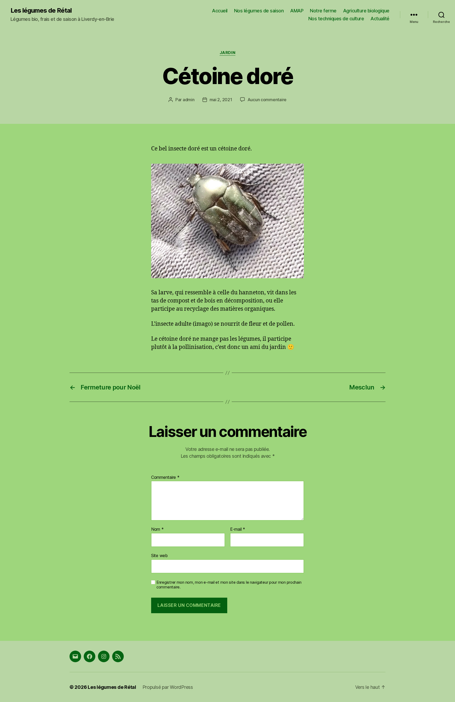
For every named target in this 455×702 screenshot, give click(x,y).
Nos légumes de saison (259, 10)
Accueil (220, 10)
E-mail (237, 529)
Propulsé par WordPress (167, 687)
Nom (157, 529)
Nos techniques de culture (336, 18)
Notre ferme (323, 10)
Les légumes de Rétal (41, 10)
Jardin (227, 52)
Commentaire (165, 477)
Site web (159, 555)
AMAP (296, 10)
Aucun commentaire (267, 99)
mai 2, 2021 (221, 99)
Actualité (379, 18)
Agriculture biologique (366, 10)
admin (189, 99)
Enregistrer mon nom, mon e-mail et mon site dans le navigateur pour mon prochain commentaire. (228, 585)
